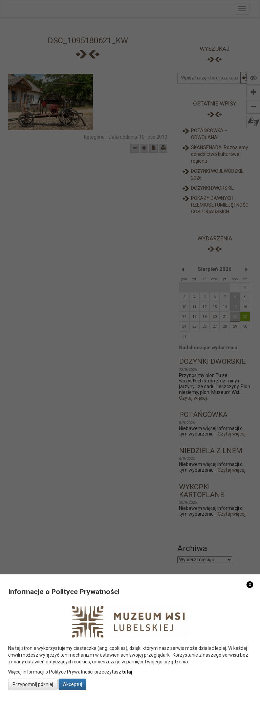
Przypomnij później (33, 684)
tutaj (127, 672)
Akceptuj (72, 684)
